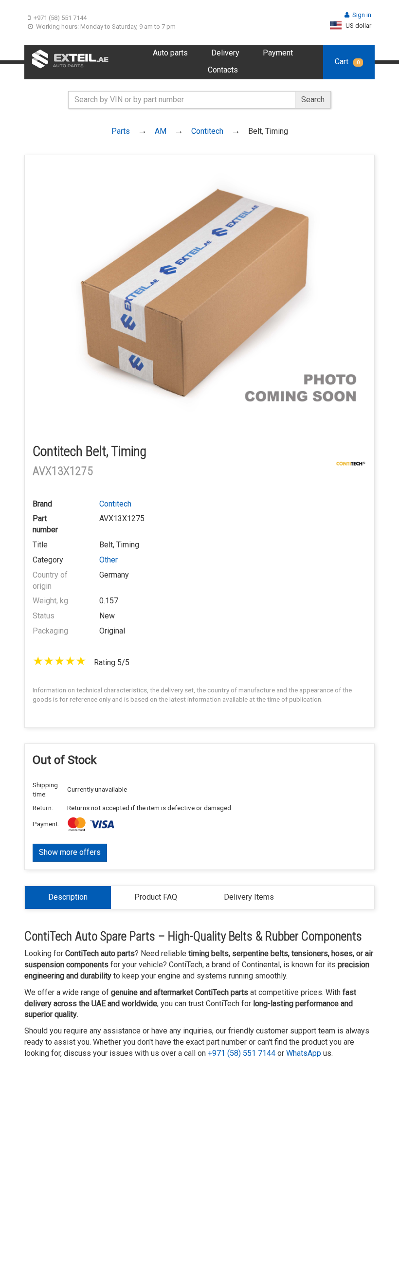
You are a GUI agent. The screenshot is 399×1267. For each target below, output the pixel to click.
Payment (278, 52)
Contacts (223, 69)
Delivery (225, 52)
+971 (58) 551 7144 (60, 17)
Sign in (361, 14)
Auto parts (170, 52)
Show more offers (70, 852)
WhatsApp (303, 1053)
